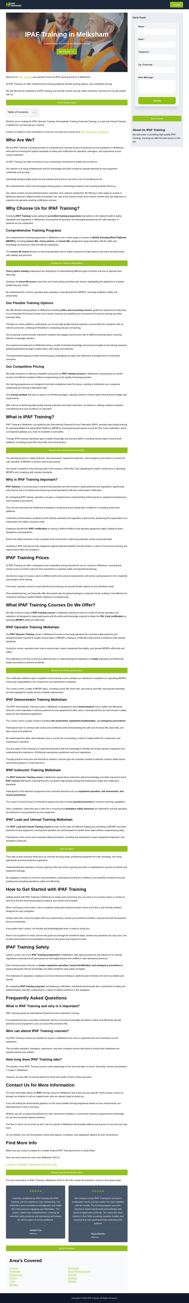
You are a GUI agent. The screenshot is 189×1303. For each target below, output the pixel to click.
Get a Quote (65, 51)
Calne (54, 1164)
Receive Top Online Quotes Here (66, 670)
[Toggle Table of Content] (33, 112)
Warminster (73, 1268)
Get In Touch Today (67, 102)
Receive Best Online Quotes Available (67, 450)
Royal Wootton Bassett (79, 1271)
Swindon (72, 1275)
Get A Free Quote (67, 1248)
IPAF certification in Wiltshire (95, 132)
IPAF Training (25, 77)
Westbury (14, 1285)
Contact (176, 5)
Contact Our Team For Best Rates (67, 263)
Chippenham (34, 1164)
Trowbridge (21, 1164)
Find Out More (67, 849)
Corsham (10, 1164)
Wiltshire (72, 1281)
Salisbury (72, 1278)
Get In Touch (157, 118)
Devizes (46, 1164)
